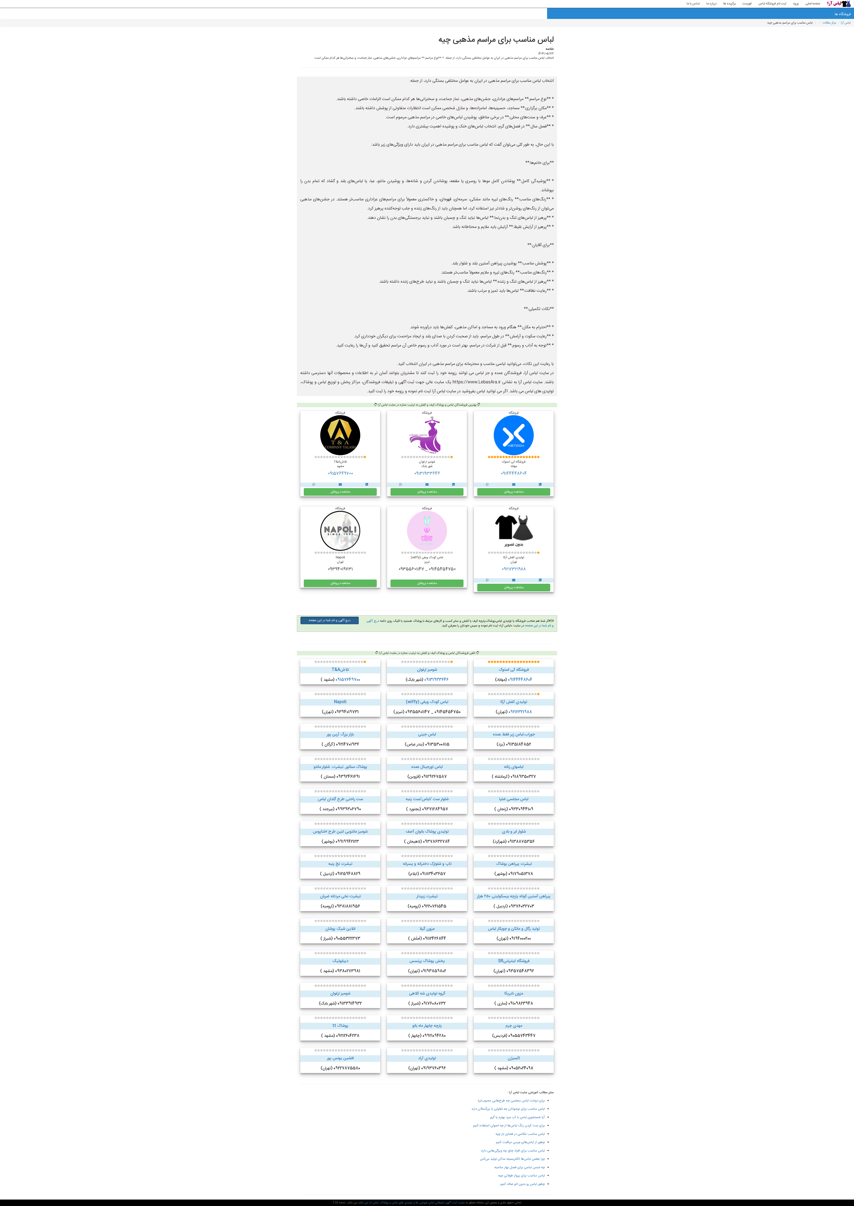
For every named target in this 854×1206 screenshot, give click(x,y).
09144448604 (514, 473)
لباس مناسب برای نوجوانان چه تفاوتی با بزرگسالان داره (508, 1109)
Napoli (340, 702)
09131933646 (427, 473)
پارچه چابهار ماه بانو (427, 1026)
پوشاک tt (340, 1026)
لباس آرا (846, 23)
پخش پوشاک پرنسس (427, 961)
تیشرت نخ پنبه (340, 864)
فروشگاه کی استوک (514, 669)
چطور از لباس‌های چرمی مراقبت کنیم (520, 1142)
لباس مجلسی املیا (513, 799)
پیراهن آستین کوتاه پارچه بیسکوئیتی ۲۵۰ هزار (513, 896)
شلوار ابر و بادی (514, 831)
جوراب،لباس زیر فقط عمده (514, 734)
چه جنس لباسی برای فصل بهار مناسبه (519, 1167)
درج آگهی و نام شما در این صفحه (329, 620)
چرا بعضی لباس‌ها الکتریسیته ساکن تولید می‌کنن (512, 1159)
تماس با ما (693, 3)
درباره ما (711, 3)
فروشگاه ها (843, 14)
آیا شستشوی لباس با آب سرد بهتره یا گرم (517, 1117)
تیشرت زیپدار (427, 896)
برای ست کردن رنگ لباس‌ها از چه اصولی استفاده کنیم (509, 1125)
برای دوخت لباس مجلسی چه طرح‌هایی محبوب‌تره (511, 1100)
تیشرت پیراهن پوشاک (514, 864)
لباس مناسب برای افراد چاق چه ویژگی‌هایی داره (513, 1151)
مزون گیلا (427, 929)
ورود (796, 3)
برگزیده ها (729, 3)
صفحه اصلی (812, 3)
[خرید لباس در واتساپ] (487, 484)
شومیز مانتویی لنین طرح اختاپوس (340, 831)
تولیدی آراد (427, 1058)
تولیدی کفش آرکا (513, 702)
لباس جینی (427, 734)
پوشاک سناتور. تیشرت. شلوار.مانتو (340, 767)
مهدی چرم (514, 1026)
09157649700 (340, 473)
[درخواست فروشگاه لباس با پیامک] (513, 484)
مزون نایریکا (513, 993)
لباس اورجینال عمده (427, 767)
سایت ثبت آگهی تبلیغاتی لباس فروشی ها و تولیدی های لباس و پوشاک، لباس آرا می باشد (411, 1202)
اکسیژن (514, 1058)
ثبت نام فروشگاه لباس (772, 3)
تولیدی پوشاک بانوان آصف (427, 831)
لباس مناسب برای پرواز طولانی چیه (521, 1175)
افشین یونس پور (340, 1058)
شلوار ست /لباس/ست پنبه (427, 799)
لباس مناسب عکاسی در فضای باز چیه (520, 1134)
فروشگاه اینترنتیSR (514, 961)
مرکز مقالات (829, 23)
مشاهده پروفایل (514, 492)
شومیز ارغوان (427, 669)
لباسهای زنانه (514, 767)
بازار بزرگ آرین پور (340, 734)
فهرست (747, 3)
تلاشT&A (340, 669)
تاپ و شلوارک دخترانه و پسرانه (427, 864)
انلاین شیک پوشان (340, 929)
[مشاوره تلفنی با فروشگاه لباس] (540, 484)
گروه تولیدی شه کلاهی (427, 993)
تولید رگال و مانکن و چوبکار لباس (514, 929)
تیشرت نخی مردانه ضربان (340, 896)
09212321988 (514, 569)
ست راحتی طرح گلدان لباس (340, 799)
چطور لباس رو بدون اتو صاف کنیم (522, 1184)
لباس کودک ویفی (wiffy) (427, 702)
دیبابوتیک (340, 961)
